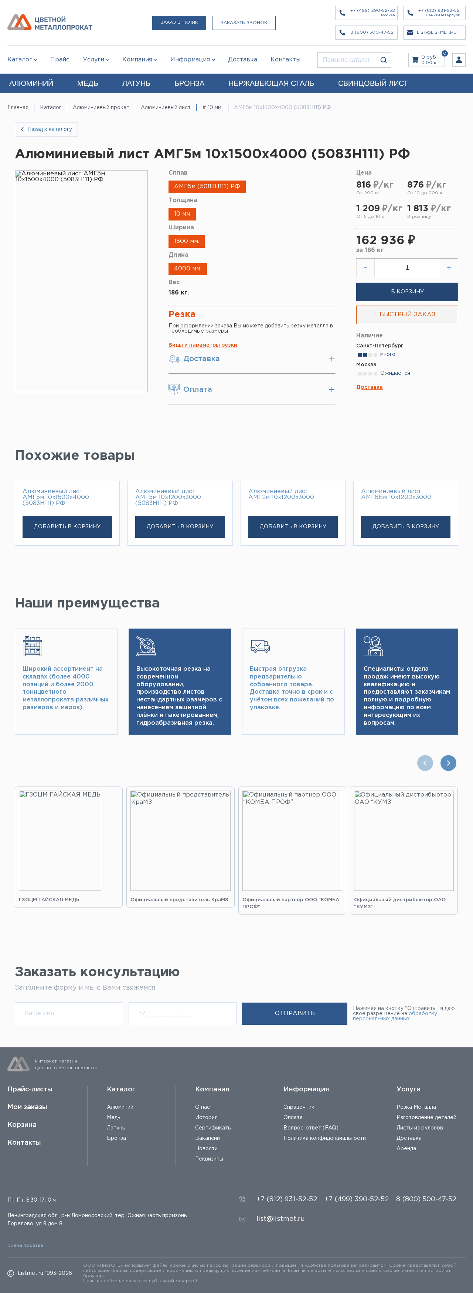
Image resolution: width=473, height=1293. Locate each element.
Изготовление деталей (426, 1117)
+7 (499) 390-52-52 (356, 1199)
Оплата (293, 1117)
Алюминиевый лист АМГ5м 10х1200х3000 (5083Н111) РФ (168, 497)
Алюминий (120, 1107)
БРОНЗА (189, 83)
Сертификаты (213, 1128)
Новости (206, 1148)
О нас (202, 1107)
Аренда (406, 1148)
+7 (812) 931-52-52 (286, 1199)
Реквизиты (209, 1159)
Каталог (19, 60)
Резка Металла (416, 1107)
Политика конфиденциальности (324, 1138)
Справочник (298, 1107)
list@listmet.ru (280, 1219)
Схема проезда (25, 1245)
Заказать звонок (244, 23)
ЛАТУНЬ (136, 83)
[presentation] (427, 763)
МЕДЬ (87, 83)
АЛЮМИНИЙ (31, 83)
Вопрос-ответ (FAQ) (310, 1128)
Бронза (116, 1138)
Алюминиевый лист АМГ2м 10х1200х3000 (281, 494)
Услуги (409, 1089)
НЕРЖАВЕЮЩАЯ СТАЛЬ (271, 83)
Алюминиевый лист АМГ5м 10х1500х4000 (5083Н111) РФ (56, 497)
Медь (113, 1117)
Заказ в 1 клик (179, 22)
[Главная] (49, 22)
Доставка (369, 387)
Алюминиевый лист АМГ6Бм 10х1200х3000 (396, 494)
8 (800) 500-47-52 (426, 1199)
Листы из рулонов (420, 1128)
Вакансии (207, 1138)
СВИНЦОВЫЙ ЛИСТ (373, 83)
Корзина (22, 1125)
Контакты (24, 1143)
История (206, 1117)
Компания (212, 1089)
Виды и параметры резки (203, 345)
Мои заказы (27, 1107)
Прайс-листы (29, 1089)
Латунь (116, 1128)
